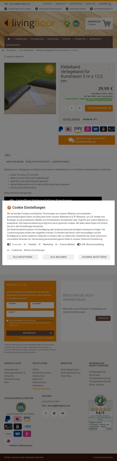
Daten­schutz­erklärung (91, 239)
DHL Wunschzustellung (93, 244)
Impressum (101, 236)
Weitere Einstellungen (34, 250)
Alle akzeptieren (22, 257)
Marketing (48, 244)
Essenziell (16, 244)
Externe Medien (67, 244)
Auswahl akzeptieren (94, 257)
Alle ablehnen (58, 257)
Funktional (17, 250)
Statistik (32, 244)
